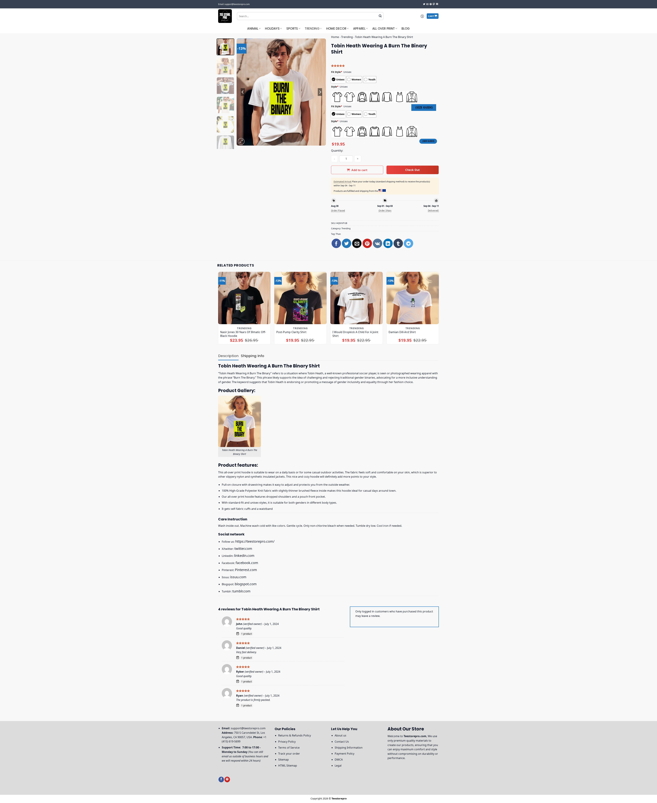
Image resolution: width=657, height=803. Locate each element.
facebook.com (247, 562)
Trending (312, 29)
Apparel (359, 29)
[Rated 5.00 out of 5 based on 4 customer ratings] (385, 65)
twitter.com (243, 548)
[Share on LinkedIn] (388, 243)
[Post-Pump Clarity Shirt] (300, 298)
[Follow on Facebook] (221, 779)
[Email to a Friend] (357, 243)
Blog (406, 29)
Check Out (412, 170)
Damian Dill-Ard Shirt (402, 332)
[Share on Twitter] (346, 243)
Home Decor (336, 29)
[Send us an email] (427, 4)
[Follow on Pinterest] (431, 4)
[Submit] (380, 16)
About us (340, 735)
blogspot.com (246, 584)
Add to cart (359, 170)
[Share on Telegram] (408, 243)
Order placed (338, 210)
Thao (338, 233)
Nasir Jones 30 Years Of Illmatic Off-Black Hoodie (243, 334)
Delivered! (433, 210)
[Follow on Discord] (437, 4)
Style (334, 86)
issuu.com (238, 577)
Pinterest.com (246, 569)
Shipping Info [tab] (252, 355)
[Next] (320, 92)
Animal (252, 29)
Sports (292, 29)
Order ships (385, 210)
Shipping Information (349, 747)
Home (335, 37)
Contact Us (342, 741)
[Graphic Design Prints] (225, 16)
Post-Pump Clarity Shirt (291, 332)
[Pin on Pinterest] (367, 243)
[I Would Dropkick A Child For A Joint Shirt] (356, 298)
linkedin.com (244, 555)
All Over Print (383, 29)
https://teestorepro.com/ (254, 541)
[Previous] (243, 92)
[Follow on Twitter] (424, 4)
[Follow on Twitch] (434, 4)
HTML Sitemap (287, 765)
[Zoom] (241, 141)
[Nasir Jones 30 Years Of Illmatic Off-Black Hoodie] (244, 298)
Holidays (272, 29)
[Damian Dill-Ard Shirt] (413, 298)
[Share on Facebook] (336, 243)
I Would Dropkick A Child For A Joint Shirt (355, 334)
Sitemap (283, 759)
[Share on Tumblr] (398, 243)
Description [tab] (228, 355)
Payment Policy (344, 753)
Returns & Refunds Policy (294, 735)
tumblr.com (241, 591)
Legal (338, 765)
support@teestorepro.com (248, 728)
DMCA (339, 759)
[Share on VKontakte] (377, 243)
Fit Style (336, 72)
